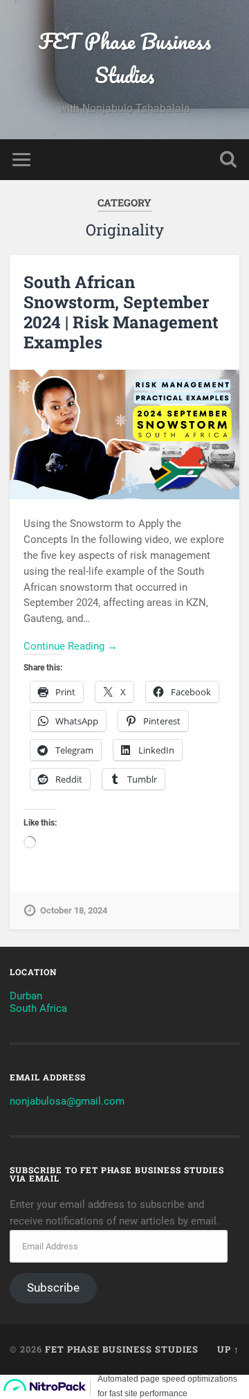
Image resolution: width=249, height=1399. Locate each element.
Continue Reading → (71, 646)
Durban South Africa (38, 1002)
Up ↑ (228, 1349)
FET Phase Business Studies (125, 58)
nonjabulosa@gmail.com (67, 1101)
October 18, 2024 (73, 910)
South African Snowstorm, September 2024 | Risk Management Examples (121, 312)
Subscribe (53, 1287)
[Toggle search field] (228, 159)
